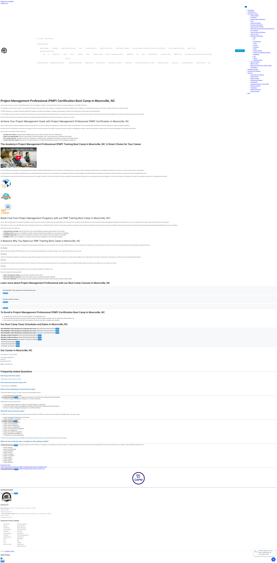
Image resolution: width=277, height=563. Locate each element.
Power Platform (97, 54)
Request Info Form (6, 465)
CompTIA (6, 535)
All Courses (40, 38)
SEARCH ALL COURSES (7, 1)
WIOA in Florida (100, 62)
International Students (115, 62)
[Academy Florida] (4, 54)
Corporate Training (42, 44)
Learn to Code (191, 48)
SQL (137, 54)
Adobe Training (44, 48)
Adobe (5, 525)
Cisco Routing (7, 533)
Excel (4, 538)
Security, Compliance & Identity (114, 54)
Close (2, 561)
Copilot (72, 54)
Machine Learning (22, 524)
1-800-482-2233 (8, 364)
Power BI (19, 531)
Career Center (89, 62)
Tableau (19, 542)
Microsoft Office (166, 54)
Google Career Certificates (176, 48)
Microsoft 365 (21, 525)
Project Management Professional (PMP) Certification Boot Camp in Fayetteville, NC (24, 467)
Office (88, 54)
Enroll (57, 328)
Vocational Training (42, 62)
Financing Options (163, 62)
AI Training (55, 48)
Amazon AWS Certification (68, 48)
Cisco (80, 48)
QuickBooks (20, 537)
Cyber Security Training (122, 48)
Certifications (49, 38)
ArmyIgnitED (128, 62)
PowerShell (20, 533)
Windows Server (152, 54)
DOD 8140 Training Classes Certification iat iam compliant (149, 48)
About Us (68, 58)
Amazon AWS (7, 529)
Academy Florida (9, 551)
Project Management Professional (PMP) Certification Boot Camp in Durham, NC (23, 468)
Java (4, 542)
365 (44, 54)
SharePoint (130, 54)
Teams (143, 54)
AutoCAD (6, 531)
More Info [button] (5, 293)
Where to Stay (178, 54)
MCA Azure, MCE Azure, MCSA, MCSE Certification (198, 54)
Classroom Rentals (91, 48)
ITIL (4, 540)
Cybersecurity (7, 537)
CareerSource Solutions (57, 62)
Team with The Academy (75, 62)
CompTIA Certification (106, 48)
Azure (65, 54)
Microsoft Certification (47, 51)
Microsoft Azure (21, 527)
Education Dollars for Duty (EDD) (145, 62)
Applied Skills (56, 54)
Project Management (22, 535)
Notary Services (200, 62)
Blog (209, 62)
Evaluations (175, 62)
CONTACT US (4, 3)
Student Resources (187, 62)
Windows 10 (20, 544)
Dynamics (80, 54)
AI (48, 54)
